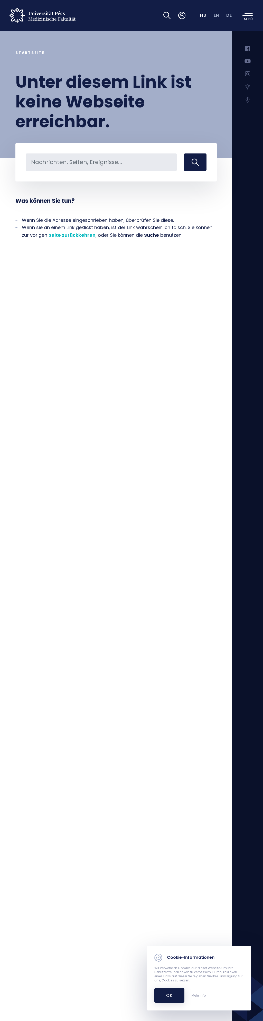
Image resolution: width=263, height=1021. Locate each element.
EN (216, 15)
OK (167, 995)
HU (203, 15)
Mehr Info (199, 995)
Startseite (30, 52)
